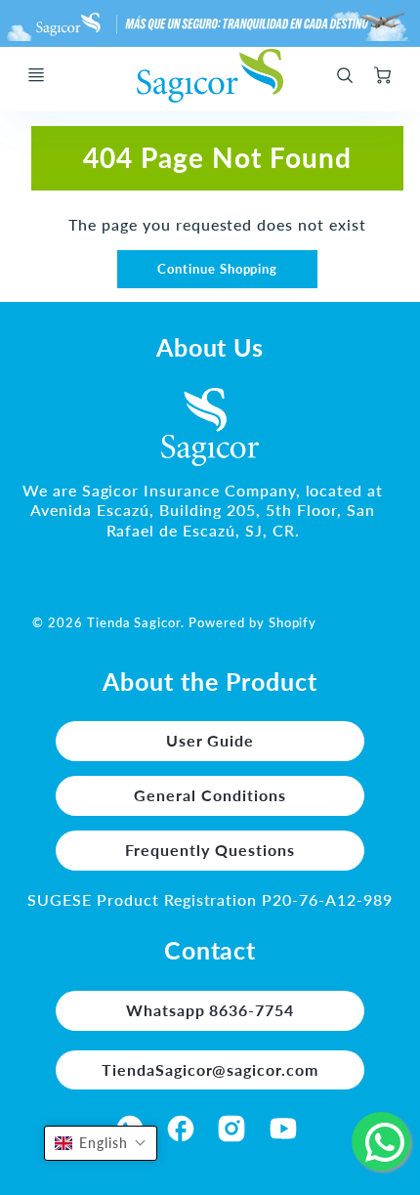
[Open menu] (36, 75)
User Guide (210, 740)
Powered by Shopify (252, 622)
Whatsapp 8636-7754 (210, 1010)
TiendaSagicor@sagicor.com (210, 1069)
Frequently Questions (209, 849)
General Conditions (209, 795)
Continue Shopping (217, 269)
